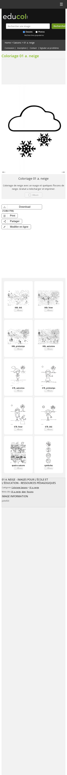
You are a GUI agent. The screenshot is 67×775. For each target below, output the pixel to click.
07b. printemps (48, 388)
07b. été (48, 426)
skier (24, 491)
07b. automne (18, 388)
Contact (33, 48)
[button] (16, 227)
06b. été (18, 307)
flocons (30, 491)
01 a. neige (29, 42)
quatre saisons (18, 465)
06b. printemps (18, 346)
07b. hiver (18, 426)
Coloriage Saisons (19, 487)
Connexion (9, 48)
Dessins (29, 31)
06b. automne (49, 346)
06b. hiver (48, 307)
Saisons (17, 42)
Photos (41, 31)
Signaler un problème (49, 48)
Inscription (22, 48)
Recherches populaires (34, 35)
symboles (48, 465)
